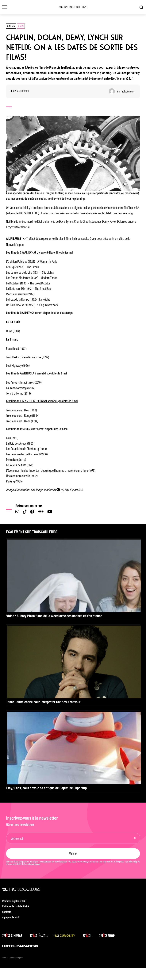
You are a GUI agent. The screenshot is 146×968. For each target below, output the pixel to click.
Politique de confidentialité (15, 906)
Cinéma (11, 26)
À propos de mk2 (10, 917)
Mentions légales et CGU (14, 901)
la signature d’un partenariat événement (94, 207)
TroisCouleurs (128, 91)
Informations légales (31, 864)
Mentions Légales (16, 958)
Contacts (6, 912)
